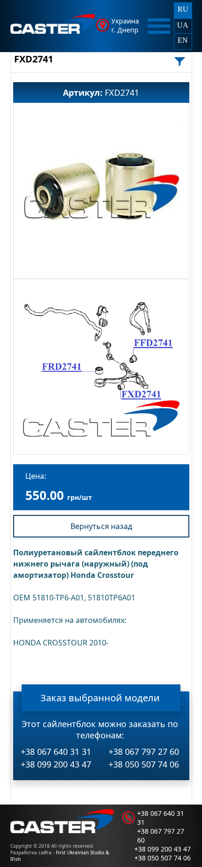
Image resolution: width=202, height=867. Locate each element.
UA (182, 25)
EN (183, 40)
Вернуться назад (101, 526)
